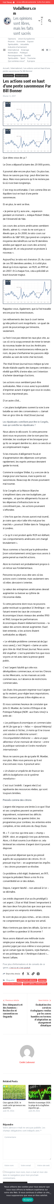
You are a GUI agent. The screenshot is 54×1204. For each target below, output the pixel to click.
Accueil (6, 68)
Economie (21, 41)
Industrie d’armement (17, 47)
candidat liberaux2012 (12, 984)
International (13, 50)
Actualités (24, 44)
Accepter (27, 1200)
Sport (22, 58)
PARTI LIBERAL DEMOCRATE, (35, 984)
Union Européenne (26, 39)
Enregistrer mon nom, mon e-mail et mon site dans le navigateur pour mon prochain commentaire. (25, 1175)
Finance (11, 41)
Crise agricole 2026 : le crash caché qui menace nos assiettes (14, 1105)
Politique (24, 52)
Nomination (13, 52)
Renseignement (15, 55)
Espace (30, 41)
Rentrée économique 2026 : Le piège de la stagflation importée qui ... (40, 1105)
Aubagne (42, 980)
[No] (50, 1193)
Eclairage (25, 50)
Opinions (12, 39)
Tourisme (31, 58)
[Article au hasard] (43, 50)
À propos (31, 61)
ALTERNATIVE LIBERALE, (27, 980)
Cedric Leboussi (27, 1062)
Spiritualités (13, 44)
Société (27, 55)
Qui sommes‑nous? (16, 61)
